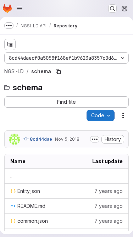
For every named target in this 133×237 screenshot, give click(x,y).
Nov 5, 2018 (67, 139)
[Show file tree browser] (10, 44)
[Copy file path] (58, 71)
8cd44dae (40, 139)
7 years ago (108, 191)
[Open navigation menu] (19, 8)
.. (11, 176)
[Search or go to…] (112, 8)
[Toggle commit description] (94, 139)
